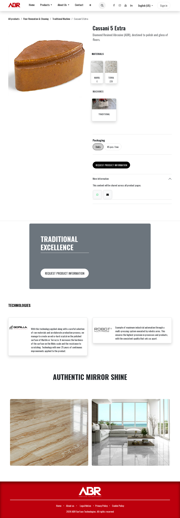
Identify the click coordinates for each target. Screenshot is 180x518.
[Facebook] (114, 5)
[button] (102, 5)
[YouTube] (125, 5)
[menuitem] (31, 5)
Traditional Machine (61, 19)
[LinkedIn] (131, 5)
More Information (101, 178)
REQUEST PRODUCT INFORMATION (111, 165)
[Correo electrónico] (107, 194)
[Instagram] (119, 5)
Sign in (163, 5)
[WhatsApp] (97, 194)
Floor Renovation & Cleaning (36, 19)
